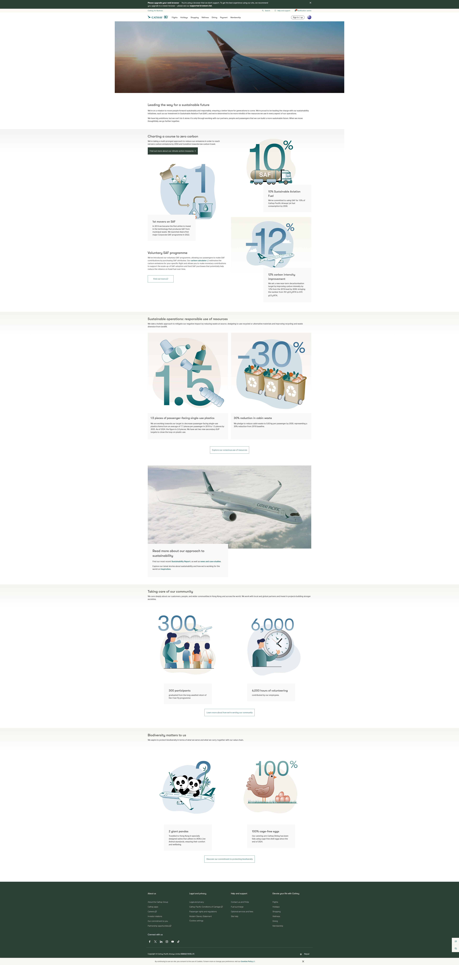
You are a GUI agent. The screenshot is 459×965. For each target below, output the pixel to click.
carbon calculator (199, 260)
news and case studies (210, 561)
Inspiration (166, 569)
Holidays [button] (184, 17)
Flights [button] (175, 17)
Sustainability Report (181, 561)
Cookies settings (196, 921)
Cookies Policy (247, 961)
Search (267, 11)
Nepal (306, 954)
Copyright (151, 954)
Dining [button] (214, 17)
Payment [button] (224, 17)
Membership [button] (235, 17)
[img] (310, 3)
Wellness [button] (205, 17)
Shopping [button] (195, 17)
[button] (303, 961)
